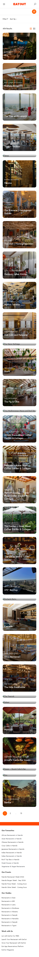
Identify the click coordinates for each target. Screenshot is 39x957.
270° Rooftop (11, 590)
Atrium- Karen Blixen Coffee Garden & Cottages (17, 437)
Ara (6, 55)
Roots (7, 371)
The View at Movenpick (15, 116)
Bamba (7, 802)
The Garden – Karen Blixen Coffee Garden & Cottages (17, 528)
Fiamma (8, 183)
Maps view (34, 11)
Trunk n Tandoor (12, 146)
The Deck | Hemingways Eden (18, 243)
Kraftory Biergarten (13, 85)
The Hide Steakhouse (14, 687)
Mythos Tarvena (12, 304)
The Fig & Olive (11, 401)
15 (21, 813)
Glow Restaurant (12, 656)
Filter (5, 19)
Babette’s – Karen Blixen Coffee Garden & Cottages (17, 467)
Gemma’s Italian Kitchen (15, 274)
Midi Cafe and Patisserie (15, 334)
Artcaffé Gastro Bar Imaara (17, 760)
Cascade (8, 626)
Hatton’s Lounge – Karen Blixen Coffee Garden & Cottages (16, 495)
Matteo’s (8, 729)
